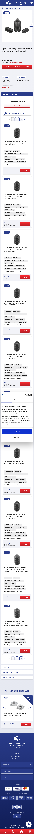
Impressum (13, 825)
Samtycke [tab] (6, 400)
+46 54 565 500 (18, 753)
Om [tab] (28, 400)
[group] (17, 711)
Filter (18, 105)
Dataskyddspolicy (10, 827)
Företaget (7, 771)
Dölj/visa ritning (16, 113)
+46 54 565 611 (18, 756)
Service (5, 777)
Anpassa (16, 437)
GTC (18, 825)
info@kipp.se (18, 758)
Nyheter (6, 764)
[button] (31, 25)
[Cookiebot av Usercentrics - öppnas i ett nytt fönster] (24, 395)
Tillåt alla (17, 431)
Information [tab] (17, 400)
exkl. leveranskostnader (15, 62)
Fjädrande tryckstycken (12, 8)
